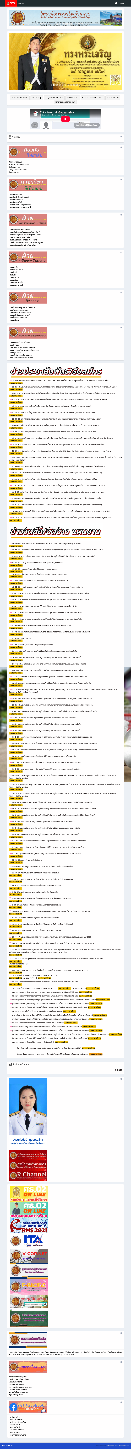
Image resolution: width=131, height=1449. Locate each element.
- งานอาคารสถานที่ (16, 303)
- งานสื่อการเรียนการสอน (18, 336)
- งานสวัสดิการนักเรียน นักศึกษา (20, 373)
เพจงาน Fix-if (15, 1443)
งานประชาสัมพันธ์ (16, 1438)
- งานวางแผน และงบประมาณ (19, 248)
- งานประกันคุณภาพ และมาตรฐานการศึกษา (25, 253)
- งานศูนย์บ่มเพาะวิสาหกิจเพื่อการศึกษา (23, 263)
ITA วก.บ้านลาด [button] (112, 116)
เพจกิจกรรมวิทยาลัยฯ (18, 1440)
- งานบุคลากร (14, 296)
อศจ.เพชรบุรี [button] (37, 116)
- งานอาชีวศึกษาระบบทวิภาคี (19, 333)
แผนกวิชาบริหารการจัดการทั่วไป (20, 225)
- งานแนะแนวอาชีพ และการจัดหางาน (22, 366)
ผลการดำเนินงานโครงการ (18, 1410)
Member (21, 3)
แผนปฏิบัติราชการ (15, 1400)
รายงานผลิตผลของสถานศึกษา (20, 1405)
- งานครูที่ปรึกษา (15, 371)
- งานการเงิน (13, 285)
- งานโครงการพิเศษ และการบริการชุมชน (24, 368)
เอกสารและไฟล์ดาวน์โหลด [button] (65, 120)
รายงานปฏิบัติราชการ (17, 1403)
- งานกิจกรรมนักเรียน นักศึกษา (20, 361)
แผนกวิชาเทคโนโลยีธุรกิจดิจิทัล (20, 223)
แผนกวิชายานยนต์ (15, 213)
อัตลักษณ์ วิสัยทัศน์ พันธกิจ (19, 183)
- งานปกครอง (14, 363)
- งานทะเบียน (13, 298)
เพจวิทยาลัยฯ (15, 1435)
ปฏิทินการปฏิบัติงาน (16, 1413)
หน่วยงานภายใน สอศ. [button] (20, 116)
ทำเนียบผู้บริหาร (14, 185)
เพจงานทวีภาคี (15, 1445)
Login (122, 3)
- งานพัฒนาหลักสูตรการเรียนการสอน (23, 326)
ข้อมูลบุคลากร (14, 190)
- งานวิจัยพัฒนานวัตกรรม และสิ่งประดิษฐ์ (24, 250)
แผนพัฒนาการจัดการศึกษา (19, 1397)
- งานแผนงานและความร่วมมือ (19, 255)
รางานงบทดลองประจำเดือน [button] (92, 116)
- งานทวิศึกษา (14, 338)
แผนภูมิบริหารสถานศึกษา (18, 188)
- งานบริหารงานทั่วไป (16, 301)
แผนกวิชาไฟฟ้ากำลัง (16, 218)
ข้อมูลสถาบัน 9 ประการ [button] (54, 116)
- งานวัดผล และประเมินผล (18, 328)
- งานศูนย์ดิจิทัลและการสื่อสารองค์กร (23, 258)
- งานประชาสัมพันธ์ (16, 288)
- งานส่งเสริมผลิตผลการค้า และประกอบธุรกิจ (26, 261)
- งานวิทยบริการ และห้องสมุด (20, 331)
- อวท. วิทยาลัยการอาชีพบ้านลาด (21, 376)
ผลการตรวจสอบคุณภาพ (18, 1395)
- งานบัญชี (13, 290)
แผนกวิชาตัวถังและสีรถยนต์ (19, 215)
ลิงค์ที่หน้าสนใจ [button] (72, 116)
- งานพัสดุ (12, 293)
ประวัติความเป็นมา (15, 180)
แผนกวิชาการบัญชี (15, 220)
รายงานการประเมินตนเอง (18, 1408)
